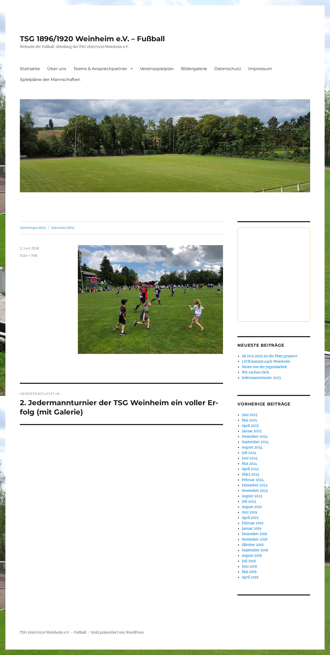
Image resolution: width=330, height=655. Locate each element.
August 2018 (252, 555)
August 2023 (252, 496)
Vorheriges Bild (33, 228)
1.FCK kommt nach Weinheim (266, 361)
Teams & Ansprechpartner (100, 68)
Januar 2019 (251, 528)
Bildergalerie (194, 68)
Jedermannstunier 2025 (261, 378)
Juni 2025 (250, 415)
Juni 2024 (250, 458)
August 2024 (252, 447)
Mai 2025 (249, 420)
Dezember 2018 (254, 534)
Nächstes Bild (62, 228)
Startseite (30, 68)
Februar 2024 (253, 480)
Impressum (260, 68)
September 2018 (255, 550)
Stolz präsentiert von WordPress (117, 632)
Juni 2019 (249, 512)
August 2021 (252, 507)
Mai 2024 (249, 463)
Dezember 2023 (254, 485)
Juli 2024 (249, 453)
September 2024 (255, 442)
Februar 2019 (252, 523)
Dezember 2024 (255, 436)
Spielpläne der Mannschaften (50, 79)
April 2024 (250, 469)
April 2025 (250, 426)
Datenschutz (227, 68)
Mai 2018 (249, 572)
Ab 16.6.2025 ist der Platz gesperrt (270, 356)
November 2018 (254, 539)
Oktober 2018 (252, 545)
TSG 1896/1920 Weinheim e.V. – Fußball (92, 38)
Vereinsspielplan (157, 68)
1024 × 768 (28, 255)
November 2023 (255, 490)
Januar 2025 (252, 431)
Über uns (56, 68)
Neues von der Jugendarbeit (264, 367)
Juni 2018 (249, 566)
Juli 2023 (249, 501)
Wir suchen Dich (255, 372)
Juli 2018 (249, 561)
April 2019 (250, 518)
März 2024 (250, 474)
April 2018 (250, 577)
